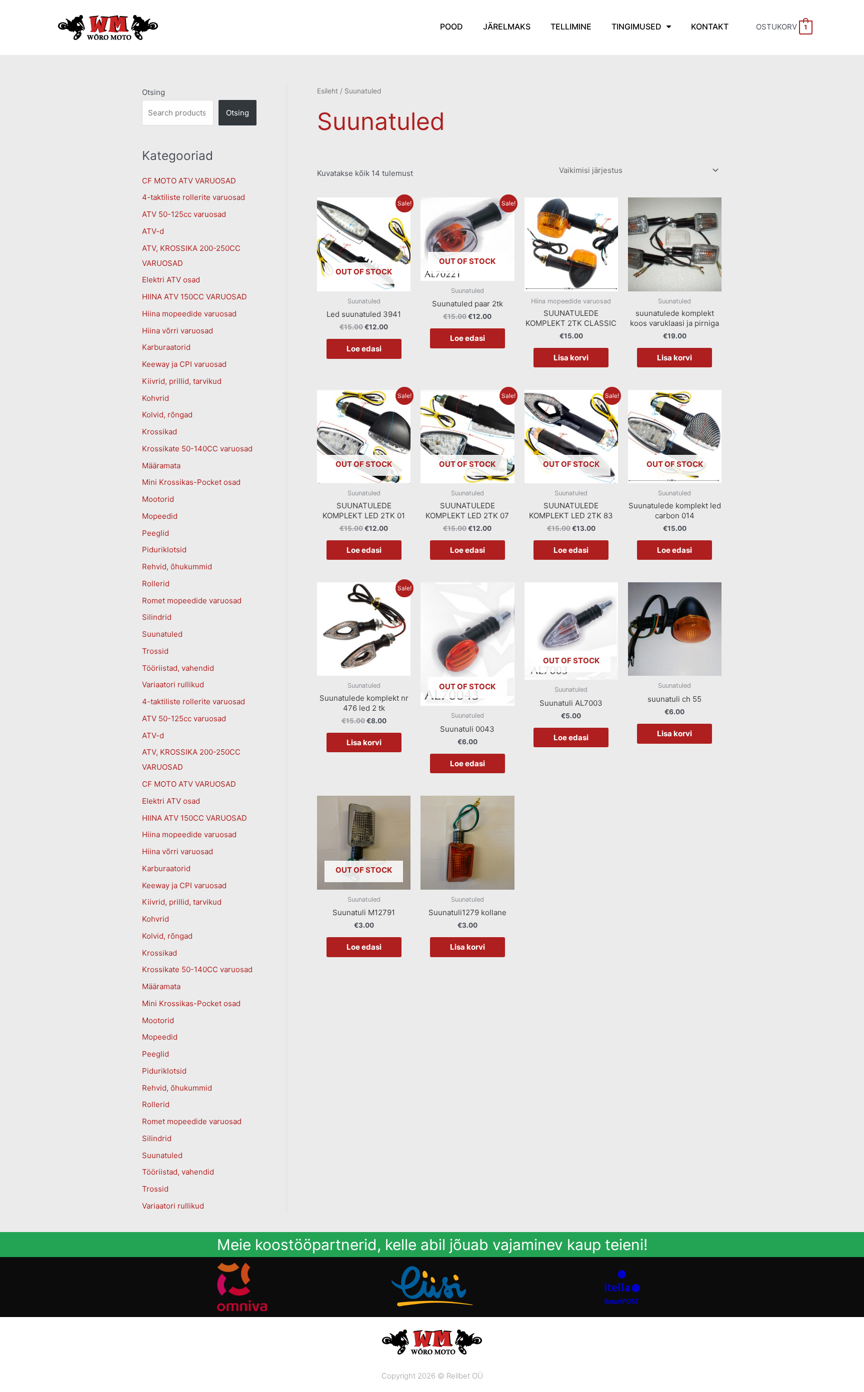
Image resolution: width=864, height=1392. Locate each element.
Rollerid (156, 583)
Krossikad (159, 431)
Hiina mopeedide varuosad (189, 313)
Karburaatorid (166, 347)
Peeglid (155, 533)
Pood (451, 26)
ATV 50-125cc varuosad (184, 214)
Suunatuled (162, 634)
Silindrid (157, 617)
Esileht (327, 91)
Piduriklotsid (164, 549)
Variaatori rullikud (173, 684)
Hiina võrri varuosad (177, 330)
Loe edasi (364, 348)
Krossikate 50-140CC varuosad (197, 448)
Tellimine (571, 26)
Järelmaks (506, 26)
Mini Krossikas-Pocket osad (191, 482)
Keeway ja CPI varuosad (184, 364)
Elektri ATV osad (171, 279)
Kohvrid (155, 398)
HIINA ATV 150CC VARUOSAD (194, 296)
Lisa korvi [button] (571, 357)
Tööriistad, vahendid (178, 668)
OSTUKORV (782, 26)
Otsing (153, 92)
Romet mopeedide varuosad (192, 600)
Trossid (155, 651)
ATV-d (153, 231)
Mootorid (158, 499)
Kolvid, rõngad (167, 414)
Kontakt (709, 26)
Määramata (161, 465)
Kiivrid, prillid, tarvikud (182, 381)
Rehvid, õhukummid (177, 566)
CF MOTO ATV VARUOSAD (189, 180)
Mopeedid (160, 516)
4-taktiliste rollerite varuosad (193, 197)
